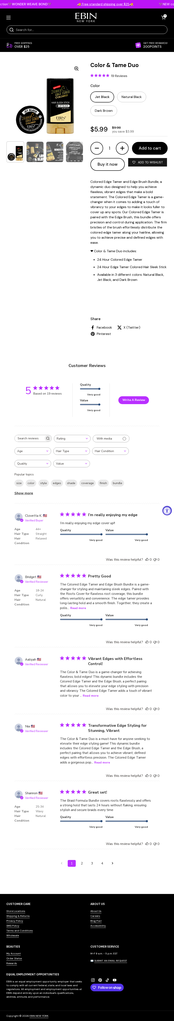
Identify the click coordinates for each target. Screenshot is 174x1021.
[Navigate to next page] (112, 863)
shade (71, 483)
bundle (117, 483)
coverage (87, 483)
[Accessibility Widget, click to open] (167, 510)
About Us (95, 911)
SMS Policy (12, 925)
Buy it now (108, 164)
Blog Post (96, 921)
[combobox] (72, 438)
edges (57, 483)
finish (103, 483)
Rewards (11, 963)
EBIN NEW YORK (38, 1016)
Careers (95, 916)
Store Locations (15, 911)
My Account (13, 953)
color (31, 483)
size (19, 483)
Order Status (14, 958)
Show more (23, 493)
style (43, 483)
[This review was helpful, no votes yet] (147, 559)
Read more (78, 608)
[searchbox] (29, 438)
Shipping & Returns (18, 916)
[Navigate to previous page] (62, 863)
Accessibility (98, 925)
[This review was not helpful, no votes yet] (154, 559)
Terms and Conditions (19, 930)
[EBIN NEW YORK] (86, 17)
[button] (163, 17)
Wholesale (12, 935)
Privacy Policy (14, 921)
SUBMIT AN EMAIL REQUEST (110, 960)
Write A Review (133, 400)
